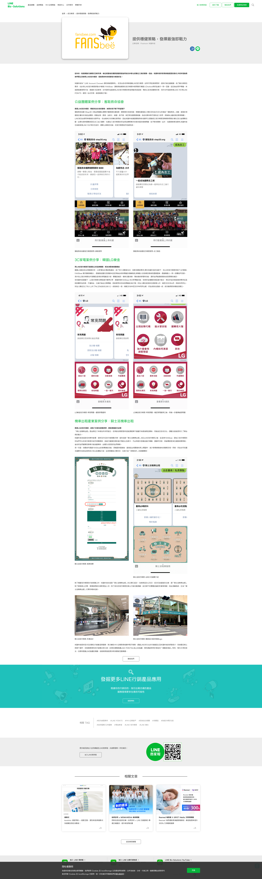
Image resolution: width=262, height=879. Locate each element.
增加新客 (119, 725)
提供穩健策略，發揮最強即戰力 (87, 13)
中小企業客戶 (131, 720)
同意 (193, 870)
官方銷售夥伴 (103, 720)
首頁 (63, 13)
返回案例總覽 (131, 841)
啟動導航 (131, 701)
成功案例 (71, 13)
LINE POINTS (117, 720)
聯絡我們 (131, 659)
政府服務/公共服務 (105, 725)
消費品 (156, 720)
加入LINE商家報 (91, 755)
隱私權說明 (120, 874)
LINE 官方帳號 (131, 725)
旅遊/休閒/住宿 (168, 720)
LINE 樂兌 (145, 725)
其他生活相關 (145, 720)
